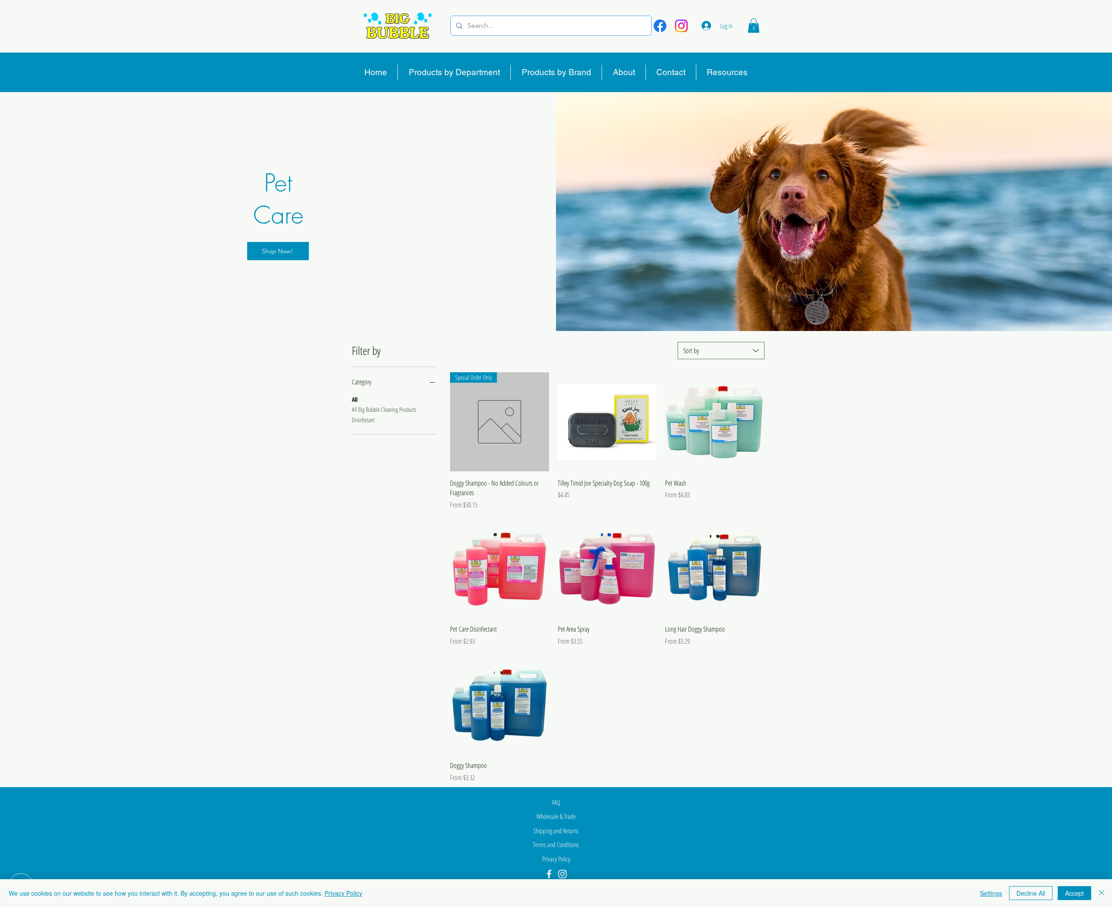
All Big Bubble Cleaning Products (384, 409)
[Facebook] (660, 25)
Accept (1074, 893)
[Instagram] (681, 25)
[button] (754, 25)
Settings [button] (991, 893)
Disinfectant (363, 420)
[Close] (1101, 893)
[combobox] (721, 350)
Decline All (1030, 893)
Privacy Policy (343, 893)
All (354, 399)
